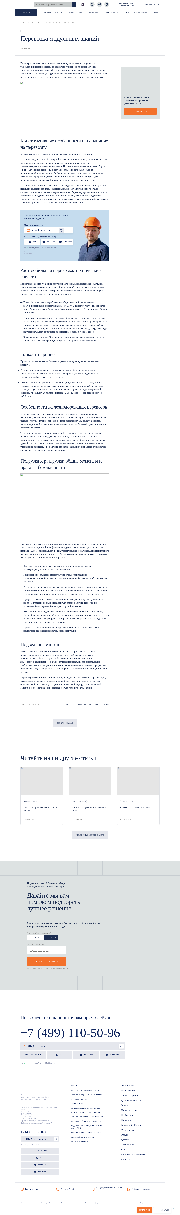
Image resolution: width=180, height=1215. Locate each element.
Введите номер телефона (36, 944)
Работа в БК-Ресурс (131, 1125)
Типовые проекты (130, 1095)
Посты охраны (77, 1103)
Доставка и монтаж (131, 1100)
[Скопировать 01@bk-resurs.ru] (121, 1046)
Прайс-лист (127, 1115)
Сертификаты (128, 1144)
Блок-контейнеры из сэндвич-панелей (87, 1095)
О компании (127, 1085)
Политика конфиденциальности (96, 1203)
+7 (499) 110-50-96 (126, 3)
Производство (128, 1090)
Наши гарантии (129, 1110)
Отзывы (125, 1134)
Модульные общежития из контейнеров (87, 1121)
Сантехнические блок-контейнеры (85, 1108)
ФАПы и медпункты (79, 1141)
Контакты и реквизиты (133, 1154)
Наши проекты (128, 1120)
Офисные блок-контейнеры (82, 1137)
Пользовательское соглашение (71, 1203)
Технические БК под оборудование (85, 1112)
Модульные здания (79, 1099)
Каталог (75, 1085)
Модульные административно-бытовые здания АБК (87, 1127)
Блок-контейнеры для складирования (86, 1132)
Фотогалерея (127, 1129)
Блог (123, 1149)
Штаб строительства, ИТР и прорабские (87, 1117)
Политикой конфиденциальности (56, 968)
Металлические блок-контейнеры (85, 1090)
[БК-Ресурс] (28, 1088)
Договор (125, 1139)
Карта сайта (127, 1159)
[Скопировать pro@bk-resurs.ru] (61, 230)
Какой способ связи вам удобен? (39, 933)
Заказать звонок (40, 1151)
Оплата (124, 1105)
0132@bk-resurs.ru (126, 6)
